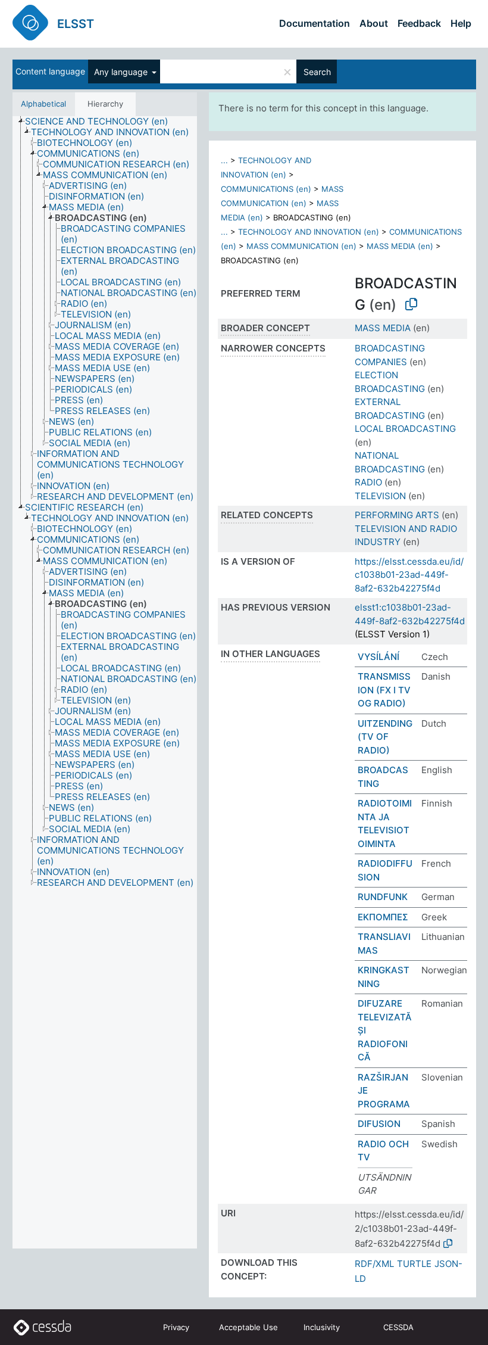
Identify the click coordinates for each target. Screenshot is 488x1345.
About (373, 23)
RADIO (368, 482)
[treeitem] (101, 121)
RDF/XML (374, 1263)
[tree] (104, 682)
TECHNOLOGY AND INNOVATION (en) (308, 231)
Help (461, 23)
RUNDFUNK (383, 896)
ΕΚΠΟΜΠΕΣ (383, 917)
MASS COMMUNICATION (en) (301, 246)
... (224, 160)
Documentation (314, 23)
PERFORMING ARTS (397, 515)
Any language (122, 72)
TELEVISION (380, 496)
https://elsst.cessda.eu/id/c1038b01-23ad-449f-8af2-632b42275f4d (409, 575)
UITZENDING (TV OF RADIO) (385, 737)
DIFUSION (379, 1123)
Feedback (419, 23)
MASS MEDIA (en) (400, 246)
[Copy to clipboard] (411, 304)
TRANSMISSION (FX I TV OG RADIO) (384, 690)
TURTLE (414, 1263)
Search (317, 72)
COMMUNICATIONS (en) (266, 189)
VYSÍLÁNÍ (378, 656)
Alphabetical (43, 103)
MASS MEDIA (383, 328)
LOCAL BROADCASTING (405, 428)
